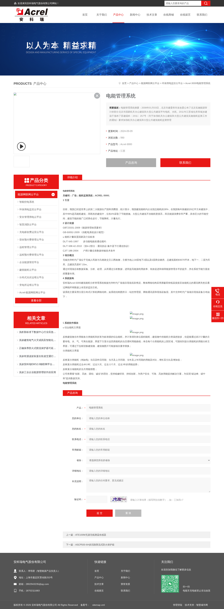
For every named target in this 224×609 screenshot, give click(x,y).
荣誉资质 (125, 584)
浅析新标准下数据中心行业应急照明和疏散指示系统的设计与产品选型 (38, 332)
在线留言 (185, 14)
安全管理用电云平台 (30, 217)
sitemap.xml (98, 605)
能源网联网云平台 (150, 83)
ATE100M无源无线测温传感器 (90, 534)
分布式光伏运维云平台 (31, 277)
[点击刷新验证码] (119, 499)
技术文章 (152, 14)
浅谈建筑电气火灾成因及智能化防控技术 (38, 340)
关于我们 (101, 14)
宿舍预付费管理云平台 (31, 239)
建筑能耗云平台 (28, 269)
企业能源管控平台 (29, 262)
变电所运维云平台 (29, 284)
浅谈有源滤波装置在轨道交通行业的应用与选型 (38, 356)
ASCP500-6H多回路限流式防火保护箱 (94, 544)
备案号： (85, 605)
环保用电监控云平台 (172, 83)
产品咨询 (131, 162)
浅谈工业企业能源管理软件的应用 (37, 372)
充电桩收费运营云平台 (31, 232)
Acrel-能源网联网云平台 (32, 292)
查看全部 (36, 300)
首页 (85, 14)
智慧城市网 (202, 605)
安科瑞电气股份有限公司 (39, 3)
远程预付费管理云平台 (31, 254)
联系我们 (202, 14)
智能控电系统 (26, 201)
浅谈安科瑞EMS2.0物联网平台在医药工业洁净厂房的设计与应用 (38, 364)
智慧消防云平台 (28, 224)
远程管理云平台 (28, 247)
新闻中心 (135, 14)
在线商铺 (168, 14)
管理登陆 (177, 605)
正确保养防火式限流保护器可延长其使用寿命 (38, 348)
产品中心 (118, 14)
